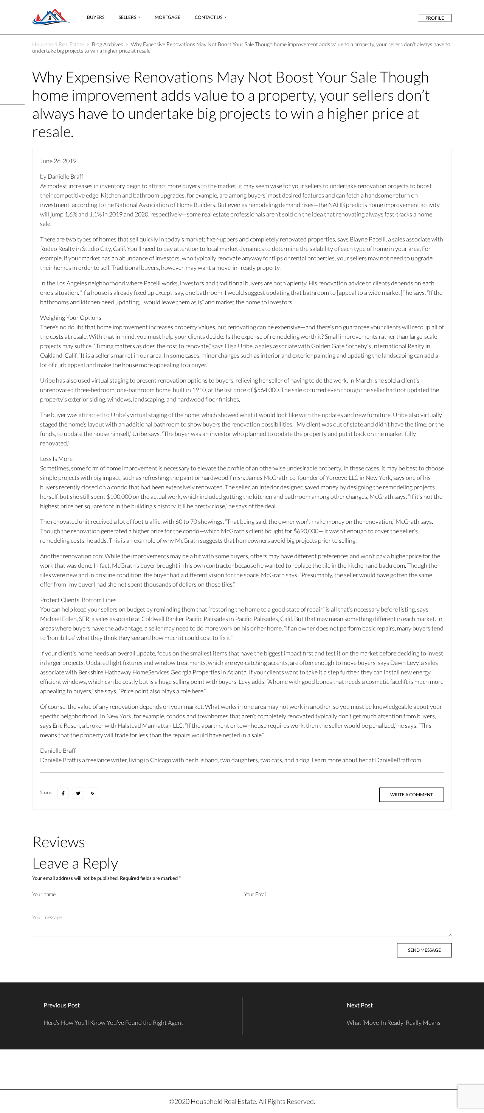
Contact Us (208, 17)
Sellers (127, 17)
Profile (434, 18)
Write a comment (411, 794)
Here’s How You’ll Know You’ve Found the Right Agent (113, 1022)
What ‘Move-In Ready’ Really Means (394, 1022)
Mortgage (167, 17)
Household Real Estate (58, 44)
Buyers (95, 17)
